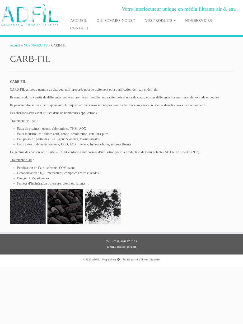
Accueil (15, 45)
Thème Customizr (150, 259)
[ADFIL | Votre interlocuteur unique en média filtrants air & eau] (28, 15)
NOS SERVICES (198, 21)
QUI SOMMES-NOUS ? (116, 21)
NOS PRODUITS (159, 21)
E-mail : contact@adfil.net (121, 246)
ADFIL (96, 259)
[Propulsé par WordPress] (118, 258)
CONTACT (79, 28)
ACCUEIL (78, 21)
